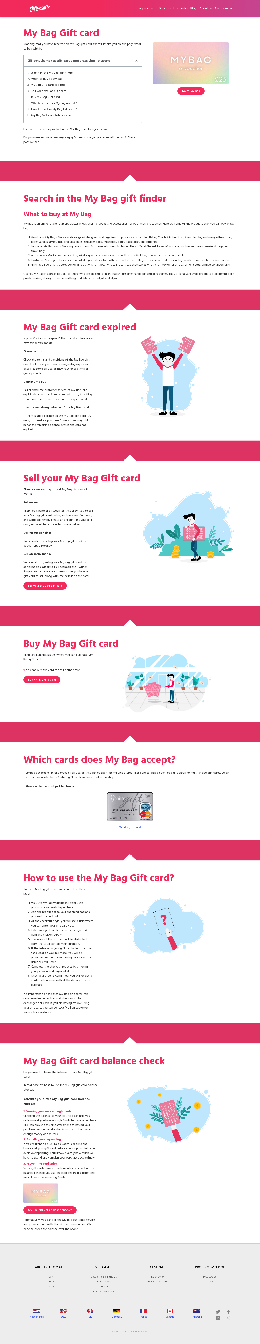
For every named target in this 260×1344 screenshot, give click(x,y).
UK (90, 1317)
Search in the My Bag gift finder (52, 72)
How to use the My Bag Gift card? (54, 109)
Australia (197, 1317)
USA (63, 1317)
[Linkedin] (218, 1318)
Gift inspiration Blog (182, 8)
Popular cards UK (149, 8)
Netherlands (37, 1317)
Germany (117, 1317)
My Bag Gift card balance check (52, 115)
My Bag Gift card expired (48, 85)
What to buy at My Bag (46, 79)
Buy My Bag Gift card (45, 97)
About (203, 8)
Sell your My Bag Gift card (49, 91)
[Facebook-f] (228, 1312)
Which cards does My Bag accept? (54, 103)
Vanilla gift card (130, 827)
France (143, 1317)
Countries (221, 8)
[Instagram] (228, 1318)
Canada (170, 1317)
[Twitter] (218, 1312)
